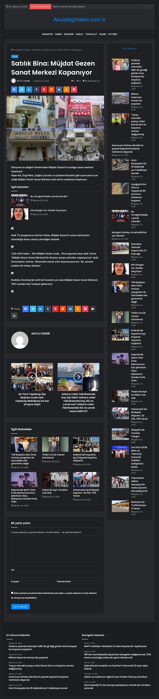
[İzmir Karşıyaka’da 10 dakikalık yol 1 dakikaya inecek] (120, 164)
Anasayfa (47, 34)
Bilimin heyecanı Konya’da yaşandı (136, 98)
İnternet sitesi (64, 581)
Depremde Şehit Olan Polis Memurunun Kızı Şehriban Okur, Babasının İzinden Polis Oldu (24, 495)
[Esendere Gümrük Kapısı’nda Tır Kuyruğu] (120, 248)
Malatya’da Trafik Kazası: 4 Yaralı (139, 505)
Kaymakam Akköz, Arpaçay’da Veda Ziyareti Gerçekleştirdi (139, 484)
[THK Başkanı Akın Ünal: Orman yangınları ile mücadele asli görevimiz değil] (24, 444)
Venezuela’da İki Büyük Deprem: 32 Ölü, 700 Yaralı (86, 492)
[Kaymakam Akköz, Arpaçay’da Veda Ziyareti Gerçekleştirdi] (120, 482)
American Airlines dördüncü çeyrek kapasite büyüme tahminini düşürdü (127, 148)
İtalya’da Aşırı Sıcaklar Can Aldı (55, 491)
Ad (13, 570)
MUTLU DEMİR (23, 81)
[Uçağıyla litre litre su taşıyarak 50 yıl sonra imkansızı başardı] (120, 188)
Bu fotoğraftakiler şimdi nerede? (49, 196)
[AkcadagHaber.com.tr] (79, 19)
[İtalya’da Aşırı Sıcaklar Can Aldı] (55, 479)
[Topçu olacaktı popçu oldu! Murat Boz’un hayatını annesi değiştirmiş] (120, 119)
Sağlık (79, 34)
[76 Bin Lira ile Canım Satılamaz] (55, 444)
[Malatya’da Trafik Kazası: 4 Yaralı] (120, 506)
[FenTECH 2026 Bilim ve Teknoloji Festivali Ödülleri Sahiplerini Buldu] (120, 451)
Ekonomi (69, 34)
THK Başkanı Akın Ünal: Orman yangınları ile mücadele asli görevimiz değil (23, 459)
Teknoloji (91, 34)
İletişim (112, 34)
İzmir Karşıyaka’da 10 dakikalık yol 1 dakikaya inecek (139, 167)
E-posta (15, 581)
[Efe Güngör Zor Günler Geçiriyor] (19, 214)
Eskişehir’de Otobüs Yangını (138, 433)
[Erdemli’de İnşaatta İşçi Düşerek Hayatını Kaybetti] (86, 444)
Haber (58, 34)
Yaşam (102, 34)
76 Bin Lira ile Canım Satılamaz (53, 456)
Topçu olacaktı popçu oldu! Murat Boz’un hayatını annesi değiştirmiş (85, 6)
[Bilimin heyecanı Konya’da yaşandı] (120, 98)
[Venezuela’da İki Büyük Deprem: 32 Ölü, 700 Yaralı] (86, 479)
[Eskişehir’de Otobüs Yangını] (120, 434)
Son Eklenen (130, 48)
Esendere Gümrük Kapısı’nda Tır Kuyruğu (139, 248)
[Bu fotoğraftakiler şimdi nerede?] (19, 200)
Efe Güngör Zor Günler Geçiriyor (49, 210)
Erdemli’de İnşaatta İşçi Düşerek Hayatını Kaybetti (85, 457)
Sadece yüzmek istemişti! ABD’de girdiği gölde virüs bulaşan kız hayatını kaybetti (139, 72)
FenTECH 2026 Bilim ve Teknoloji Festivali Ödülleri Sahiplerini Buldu (139, 457)
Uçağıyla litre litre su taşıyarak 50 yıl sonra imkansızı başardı (138, 192)
